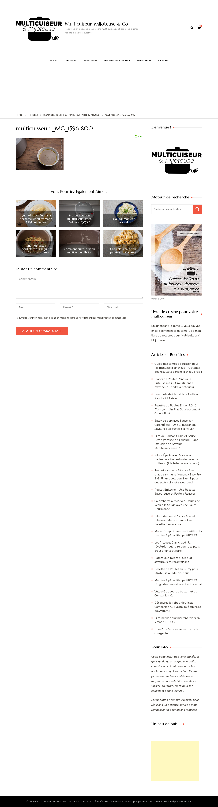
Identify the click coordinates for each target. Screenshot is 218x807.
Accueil (53, 60)
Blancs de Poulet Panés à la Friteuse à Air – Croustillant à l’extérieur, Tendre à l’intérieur (174, 383)
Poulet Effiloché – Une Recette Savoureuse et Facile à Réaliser (174, 492)
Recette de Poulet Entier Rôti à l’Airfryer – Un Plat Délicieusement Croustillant (177, 409)
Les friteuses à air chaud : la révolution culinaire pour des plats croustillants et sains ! (177, 546)
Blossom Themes (152, 801)
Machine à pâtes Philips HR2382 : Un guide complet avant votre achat (178, 582)
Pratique (71, 60)
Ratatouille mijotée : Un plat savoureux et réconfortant (173, 560)
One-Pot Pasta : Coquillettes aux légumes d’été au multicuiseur (36, 249)
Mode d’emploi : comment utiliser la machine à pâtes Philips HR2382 (178, 533)
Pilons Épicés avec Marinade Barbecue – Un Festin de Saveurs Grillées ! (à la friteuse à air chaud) (176, 459)
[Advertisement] (109, 89)
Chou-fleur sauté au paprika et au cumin (123, 250)
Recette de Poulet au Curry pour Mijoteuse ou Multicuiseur (176, 571)
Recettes (89, 60)
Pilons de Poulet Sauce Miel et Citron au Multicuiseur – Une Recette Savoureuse (174, 520)
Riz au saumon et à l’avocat (123, 220)
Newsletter (144, 60)
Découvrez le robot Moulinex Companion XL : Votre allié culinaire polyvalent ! (177, 607)
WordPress (185, 801)
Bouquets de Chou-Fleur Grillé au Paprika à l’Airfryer (176, 396)
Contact (163, 60)
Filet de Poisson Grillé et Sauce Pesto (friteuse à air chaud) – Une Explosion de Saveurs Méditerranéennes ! (176, 442)
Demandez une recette (116, 60)
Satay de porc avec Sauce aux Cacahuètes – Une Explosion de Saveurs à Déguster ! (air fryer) (175, 425)
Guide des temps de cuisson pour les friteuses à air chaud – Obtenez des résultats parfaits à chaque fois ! (178, 368)
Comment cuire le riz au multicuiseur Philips (79, 250)
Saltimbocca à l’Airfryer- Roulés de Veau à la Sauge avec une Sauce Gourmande (177, 505)
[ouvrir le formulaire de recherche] (192, 28)
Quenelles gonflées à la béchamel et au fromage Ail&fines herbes (36, 219)
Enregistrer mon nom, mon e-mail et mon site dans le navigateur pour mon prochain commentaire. (73, 318)
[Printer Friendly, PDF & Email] (138, 136)
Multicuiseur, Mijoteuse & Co (96, 24)
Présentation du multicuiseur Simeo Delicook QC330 (79, 219)
